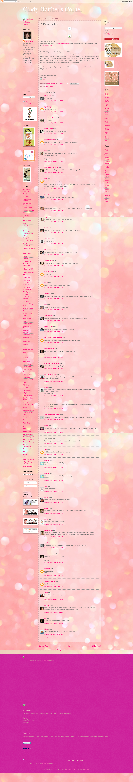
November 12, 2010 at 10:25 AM (54, 409)
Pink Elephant (27, 377)
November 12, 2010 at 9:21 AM (53, 357)
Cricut (25, 243)
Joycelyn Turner (107, 122)
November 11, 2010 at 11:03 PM (53, 123)
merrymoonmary (71, 769)
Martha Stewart (27, 313)
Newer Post (43, 646)
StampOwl (47, 96)
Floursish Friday (28, 261)
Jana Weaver (48, 315)
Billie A (46, 497)
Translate (111, 34)
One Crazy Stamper (26, 358)
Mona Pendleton (49, 139)
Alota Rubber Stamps (27, 200)
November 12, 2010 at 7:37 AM (53, 244)
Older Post (96, 646)
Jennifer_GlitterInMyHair (52, 414)
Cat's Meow (26, 226)
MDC (24, 316)
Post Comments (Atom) (54, 650)
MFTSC (25, 344)
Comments (28, 486)
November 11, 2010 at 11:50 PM (53, 145)
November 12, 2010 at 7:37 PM (53, 524)
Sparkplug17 (48, 107)
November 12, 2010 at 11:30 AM (53, 432)
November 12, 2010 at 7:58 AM (53, 254)
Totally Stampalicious (27, 445)
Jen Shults (47, 239)
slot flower (26, 402)
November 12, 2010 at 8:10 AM (53, 277)
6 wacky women (49, 554)
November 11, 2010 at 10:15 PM (53, 101)
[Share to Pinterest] (78, 84)
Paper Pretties (49, 86)
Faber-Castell (27, 253)
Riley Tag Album (28, 395)
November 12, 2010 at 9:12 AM (53, 342)
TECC (25, 426)
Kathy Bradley (106, 179)
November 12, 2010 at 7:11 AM (53, 233)
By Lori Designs (27, 220)
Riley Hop (26, 385)
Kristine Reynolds (50, 374)
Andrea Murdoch (107, 94)
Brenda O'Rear (106, 158)
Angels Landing (27, 207)
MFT (24, 321)
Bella (24, 218)
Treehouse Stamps (28, 449)
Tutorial (25, 454)
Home (70, 646)
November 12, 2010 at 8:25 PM (53, 537)
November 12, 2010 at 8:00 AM (53, 266)
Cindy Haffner (51, 83)
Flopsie (25, 256)
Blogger (86, 769)
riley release (26, 387)
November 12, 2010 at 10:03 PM (54, 548)
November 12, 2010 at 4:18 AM (53, 172)
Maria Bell (106, 133)
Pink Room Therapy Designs (53, 337)
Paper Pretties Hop (28, 366)
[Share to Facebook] (76, 84)
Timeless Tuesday (28, 442)
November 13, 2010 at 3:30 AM (53, 575)
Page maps (26, 361)
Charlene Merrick (107, 162)
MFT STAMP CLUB (29, 334)
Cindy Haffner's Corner (52, 9)
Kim (45, 304)
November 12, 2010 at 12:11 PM (53, 443)
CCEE (25, 228)
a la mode (26, 196)
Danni (46, 519)
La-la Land (26, 301)
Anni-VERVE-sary (28, 210)
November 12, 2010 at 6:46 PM (53, 513)
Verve (25, 456)
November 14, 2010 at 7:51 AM (53, 634)
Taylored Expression (26, 422)
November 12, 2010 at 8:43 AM (53, 320)
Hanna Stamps (27, 280)
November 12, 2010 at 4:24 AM (53, 189)
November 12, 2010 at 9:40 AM (53, 381)
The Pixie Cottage (28, 439)
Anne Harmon (106, 150)
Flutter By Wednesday (26, 264)
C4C (24, 223)
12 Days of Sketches (26, 190)
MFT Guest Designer (26, 331)
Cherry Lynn (26, 231)
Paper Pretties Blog (63, 43)
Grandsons (26, 277)
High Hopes (26, 287)
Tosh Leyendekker (107, 195)
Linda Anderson (49, 348)
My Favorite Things (28, 349)
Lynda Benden (106, 128)
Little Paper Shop (28, 308)
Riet (45, 150)
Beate (46, 387)
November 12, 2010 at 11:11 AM (53, 419)
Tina (45, 486)
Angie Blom (48, 217)
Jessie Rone (106, 113)
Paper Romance (28, 369)
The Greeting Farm (28, 436)
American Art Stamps (27, 204)
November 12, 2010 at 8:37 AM (53, 309)
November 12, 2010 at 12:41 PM (54, 467)
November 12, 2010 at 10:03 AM (54, 396)
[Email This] (71, 84)
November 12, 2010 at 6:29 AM (53, 200)
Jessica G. (47, 293)
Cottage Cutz (27, 238)
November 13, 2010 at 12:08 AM (54, 562)
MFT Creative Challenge (27, 327)
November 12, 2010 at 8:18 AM (53, 287)
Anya (24, 213)
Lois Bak (107, 183)
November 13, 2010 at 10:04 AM (54, 599)
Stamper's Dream (28, 417)
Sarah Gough (48, 128)
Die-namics (26, 245)
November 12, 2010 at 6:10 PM (53, 502)
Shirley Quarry (106, 190)
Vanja (46, 592)
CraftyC (46, 460)
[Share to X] (74, 84)
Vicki (105, 140)
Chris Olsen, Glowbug (51, 167)
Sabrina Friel (106, 186)
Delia (46, 282)
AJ (45, 618)
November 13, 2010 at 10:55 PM (54, 623)
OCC (24, 352)
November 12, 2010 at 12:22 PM (54, 454)
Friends (25, 275)
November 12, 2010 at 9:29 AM (53, 368)
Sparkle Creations (28, 410)
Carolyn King (48, 271)
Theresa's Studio (49, 581)
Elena (46, 629)
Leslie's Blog (48, 326)
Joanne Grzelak (106, 117)
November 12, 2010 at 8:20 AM (53, 298)
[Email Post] (67, 83)
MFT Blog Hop (27, 323)
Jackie (46, 206)
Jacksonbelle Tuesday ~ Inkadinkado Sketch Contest (29, 292)
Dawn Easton (48, 195)
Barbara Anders (106, 100)
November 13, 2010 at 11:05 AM (53, 612)
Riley (24, 382)
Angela (106, 97)
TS (24, 451)
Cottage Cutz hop (28, 240)
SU (24, 419)
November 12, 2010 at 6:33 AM (53, 211)
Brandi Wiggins (106, 154)
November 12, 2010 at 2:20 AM (53, 161)
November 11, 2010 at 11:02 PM (53, 112)
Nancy (46, 227)
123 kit (25, 194)
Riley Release (27, 393)
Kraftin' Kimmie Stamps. (27, 297)
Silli (45, 449)
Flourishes (26, 258)
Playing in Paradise (28, 380)
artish (46, 543)
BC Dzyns (26, 215)
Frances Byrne (106, 109)
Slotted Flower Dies (29, 405)
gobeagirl (47, 605)
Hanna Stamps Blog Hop (27, 283)
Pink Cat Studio (27, 374)
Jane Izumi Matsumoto (51, 363)
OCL (24, 354)
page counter (26, 751)
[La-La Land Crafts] (113, 57)
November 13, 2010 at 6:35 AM (53, 586)
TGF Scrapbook (28, 431)
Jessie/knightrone (50, 118)
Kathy (46, 425)
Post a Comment (48, 638)
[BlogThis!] (73, 84)
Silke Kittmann (107, 137)
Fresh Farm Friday (28, 272)
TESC (25, 429)
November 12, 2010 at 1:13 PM (53, 491)
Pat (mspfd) (48, 530)
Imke (45, 178)
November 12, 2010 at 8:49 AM (53, 331)
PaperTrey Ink (27, 372)
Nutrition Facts (45, 660)
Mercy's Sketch (27, 318)
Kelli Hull (107, 125)
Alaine (46, 508)
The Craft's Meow (28, 434)
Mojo (24, 347)
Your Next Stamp (28, 466)
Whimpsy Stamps (28, 459)
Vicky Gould (106, 200)
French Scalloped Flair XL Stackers (28, 269)
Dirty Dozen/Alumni (29, 248)
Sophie (25, 407)
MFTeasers (26, 341)
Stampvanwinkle (49, 250)
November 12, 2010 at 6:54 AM (53, 222)
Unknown (47, 568)
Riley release (27, 390)
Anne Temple (48, 260)
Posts (27, 482)
